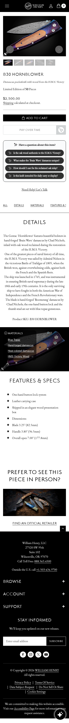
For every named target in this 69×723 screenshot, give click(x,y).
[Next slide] (59, 49)
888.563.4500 (42, 561)
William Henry (47, 670)
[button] (19, 333)
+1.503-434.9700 (46, 570)
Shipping (8, 103)
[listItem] (49, 687)
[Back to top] (63, 528)
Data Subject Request (22, 687)
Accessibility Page (24, 708)
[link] (5, 205)
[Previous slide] (10, 49)
